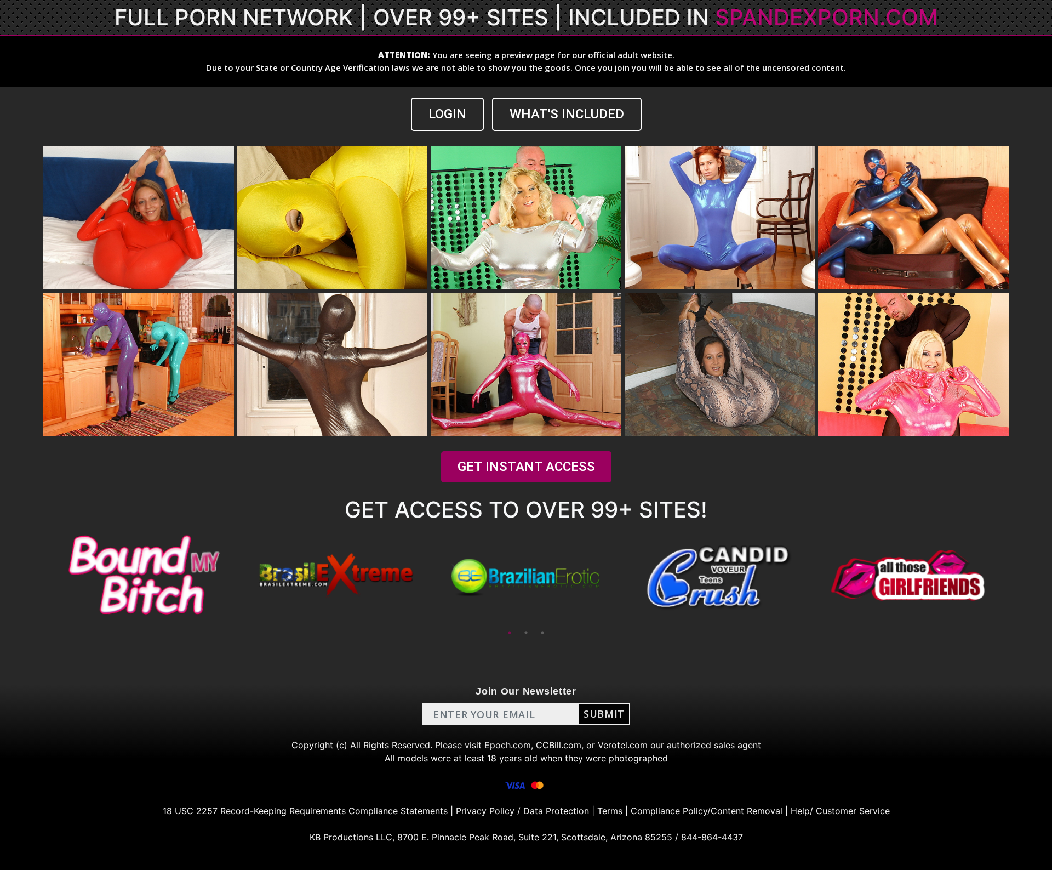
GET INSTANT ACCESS (526, 466)
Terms (609, 810)
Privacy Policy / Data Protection (522, 810)
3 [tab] (542, 632)
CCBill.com (558, 745)
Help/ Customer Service (840, 810)
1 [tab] (509, 632)
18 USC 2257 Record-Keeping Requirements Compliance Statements (305, 810)
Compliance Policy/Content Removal (706, 810)
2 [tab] (526, 632)
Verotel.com (623, 745)
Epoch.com (507, 745)
